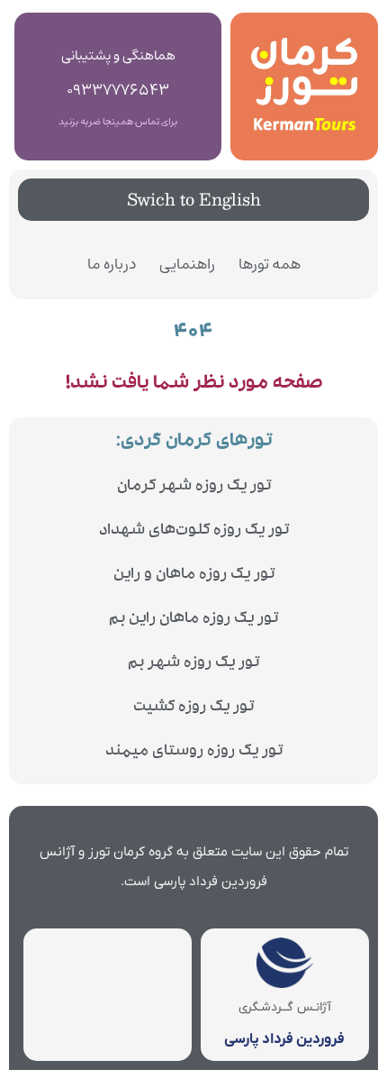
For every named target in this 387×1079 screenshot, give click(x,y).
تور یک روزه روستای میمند (194, 752)
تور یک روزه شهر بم (193, 664)
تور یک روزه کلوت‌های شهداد (194, 531)
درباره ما (111, 264)
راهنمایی (187, 264)
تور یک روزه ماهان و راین (193, 575)
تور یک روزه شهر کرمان (194, 487)
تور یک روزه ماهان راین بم (193, 619)
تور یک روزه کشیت (193, 708)
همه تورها (269, 264)
